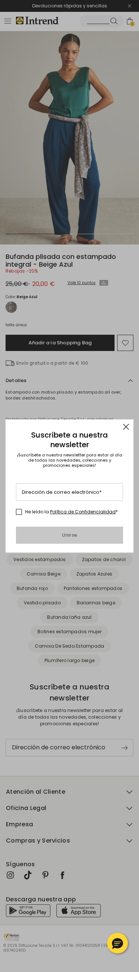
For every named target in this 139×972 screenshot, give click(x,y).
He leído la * (71, 512)
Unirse (69, 535)
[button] (117, 943)
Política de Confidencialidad (83, 512)
